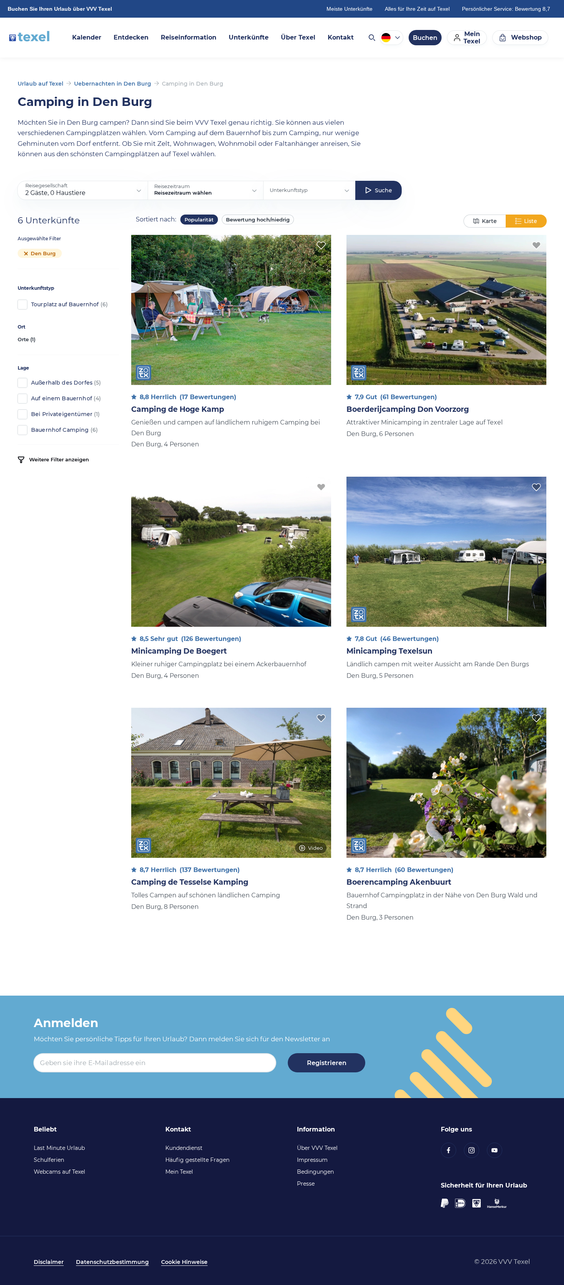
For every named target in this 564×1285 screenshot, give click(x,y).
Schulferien (49, 1159)
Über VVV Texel (317, 1148)
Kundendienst (184, 1148)
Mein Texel (179, 1171)
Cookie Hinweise (184, 1262)
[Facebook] (452, 1150)
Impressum (312, 1159)
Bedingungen (315, 1171)
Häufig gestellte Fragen (197, 1159)
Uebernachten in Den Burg (112, 83)
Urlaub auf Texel (40, 83)
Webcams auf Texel (59, 1171)
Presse (306, 1183)
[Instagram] (475, 1150)
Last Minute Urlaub (59, 1148)
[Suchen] (371, 37)
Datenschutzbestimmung (112, 1262)
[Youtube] (498, 1150)
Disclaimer (49, 1262)
